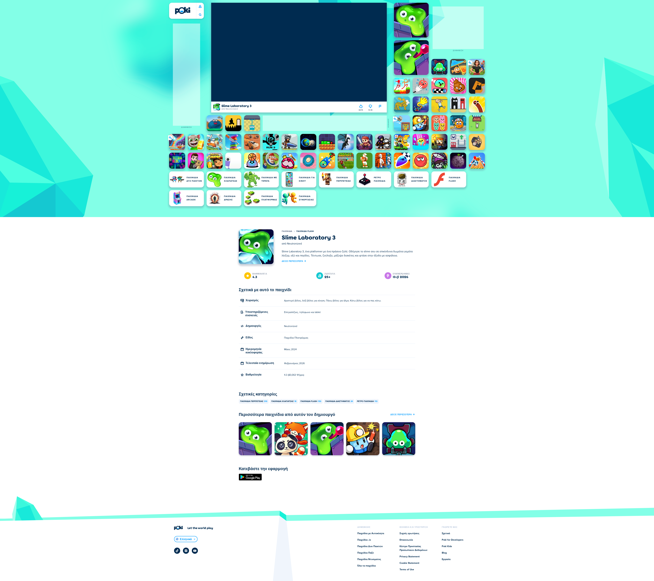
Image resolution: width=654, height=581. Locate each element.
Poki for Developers (452, 540)
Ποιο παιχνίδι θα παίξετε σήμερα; (200, 15)
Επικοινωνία (406, 540)
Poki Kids (447, 546)
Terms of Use (407, 569)
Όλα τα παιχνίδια (366, 566)
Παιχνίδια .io (364, 540)
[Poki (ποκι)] (183, 10)
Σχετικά (446, 533)
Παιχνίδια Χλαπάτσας (283, 401)
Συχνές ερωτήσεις (409, 533)
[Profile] (200, 7)
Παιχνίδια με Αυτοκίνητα (370, 533)
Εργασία (446, 559)
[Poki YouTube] (195, 551)
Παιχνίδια (287, 231)
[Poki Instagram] (186, 551)
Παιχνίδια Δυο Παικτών (370, 546)
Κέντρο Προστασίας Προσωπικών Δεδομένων (413, 548)
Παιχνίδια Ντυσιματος (369, 559)
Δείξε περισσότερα (292, 261)
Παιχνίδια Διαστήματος (339, 401)
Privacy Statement (410, 556)
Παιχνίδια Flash (305, 231)
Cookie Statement (409, 563)
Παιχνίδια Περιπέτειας (253, 401)
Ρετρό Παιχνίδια (367, 401)
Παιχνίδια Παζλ (365, 553)
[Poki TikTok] (177, 551)
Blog (444, 553)
